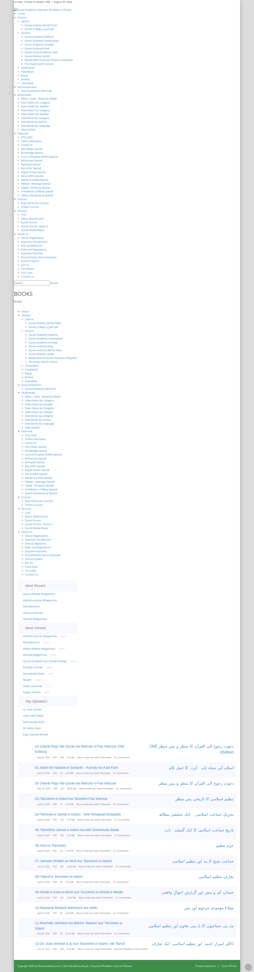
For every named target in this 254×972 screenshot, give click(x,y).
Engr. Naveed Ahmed (35, 734)
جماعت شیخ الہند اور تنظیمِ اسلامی (203, 861)
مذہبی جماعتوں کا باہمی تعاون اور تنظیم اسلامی (191, 926)
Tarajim (27, 680)
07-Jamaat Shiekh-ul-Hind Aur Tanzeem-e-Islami (73, 861)
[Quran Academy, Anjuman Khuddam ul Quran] (42, 9)
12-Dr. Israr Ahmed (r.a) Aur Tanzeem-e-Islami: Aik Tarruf (80, 944)
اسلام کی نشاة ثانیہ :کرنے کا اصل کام (201, 768)
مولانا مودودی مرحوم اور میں (209, 908)
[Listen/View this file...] (28, 752)
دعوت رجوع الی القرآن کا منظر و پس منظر (196, 783)
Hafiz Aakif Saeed (33, 715)
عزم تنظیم (225, 845)
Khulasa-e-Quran (33, 667)
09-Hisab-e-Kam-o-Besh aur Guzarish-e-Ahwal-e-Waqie (79, 892)
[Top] (248, 967)
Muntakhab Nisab (33, 673)
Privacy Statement (205, 966)
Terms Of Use (229, 966)
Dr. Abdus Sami (32, 728)
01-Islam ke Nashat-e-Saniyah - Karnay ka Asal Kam (76, 768)
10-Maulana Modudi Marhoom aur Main (66, 908)
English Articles (31, 692)
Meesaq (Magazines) (35, 619)
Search (54, 283)
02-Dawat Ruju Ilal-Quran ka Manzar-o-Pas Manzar (75, 783)
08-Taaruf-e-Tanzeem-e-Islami (59, 877)
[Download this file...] (21, 752)
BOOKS (18, 301)
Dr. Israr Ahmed (32, 709)
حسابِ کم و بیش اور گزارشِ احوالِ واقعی (198, 892)
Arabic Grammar (32, 686)
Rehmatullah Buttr (34, 722)
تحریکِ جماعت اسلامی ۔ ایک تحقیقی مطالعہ (195, 814)
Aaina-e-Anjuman (33, 612)
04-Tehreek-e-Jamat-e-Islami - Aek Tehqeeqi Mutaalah (78, 814)
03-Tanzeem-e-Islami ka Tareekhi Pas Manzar (71, 799)
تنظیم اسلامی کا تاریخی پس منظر (204, 799)
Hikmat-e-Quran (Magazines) (40, 600)
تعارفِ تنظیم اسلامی (216, 876)
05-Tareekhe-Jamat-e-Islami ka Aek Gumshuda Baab (77, 830)
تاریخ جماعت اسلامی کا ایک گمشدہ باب (199, 830)
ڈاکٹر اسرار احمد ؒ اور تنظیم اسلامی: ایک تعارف (193, 943)
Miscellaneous (31, 606)
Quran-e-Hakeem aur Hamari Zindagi (44, 661)
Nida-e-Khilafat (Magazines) (39, 594)
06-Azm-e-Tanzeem (50, 845)
